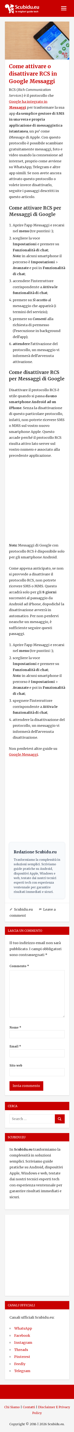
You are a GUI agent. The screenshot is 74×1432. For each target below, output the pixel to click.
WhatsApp (23, 1328)
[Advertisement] (37, 500)
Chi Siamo (12, 1407)
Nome (15, 1027)
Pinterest (22, 1357)
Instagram (23, 1342)
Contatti (29, 1407)
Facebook (22, 1335)
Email (15, 1046)
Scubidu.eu (23, 909)
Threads (21, 1350)
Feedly (19, 1364)
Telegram (22, 1371)
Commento (19, 966)
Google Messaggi (23, 754)
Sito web (15, 1065)
